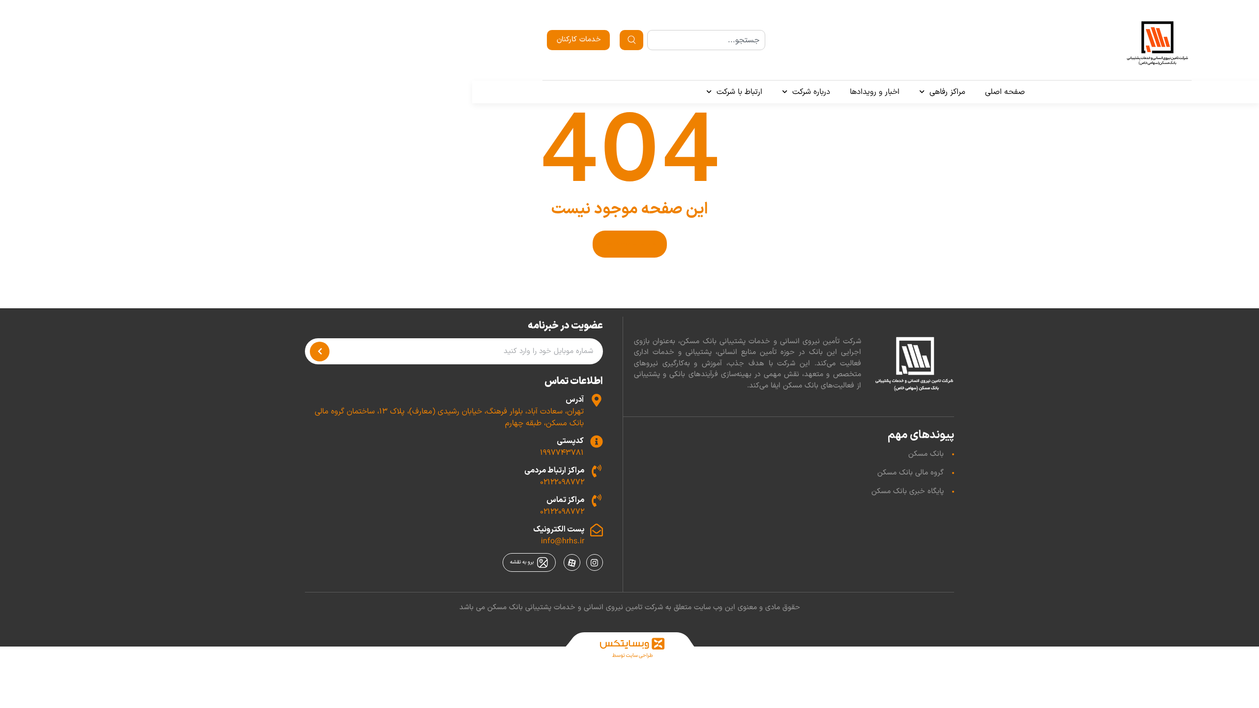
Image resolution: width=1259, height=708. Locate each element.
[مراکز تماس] (596, 500)
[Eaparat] (572, 562)
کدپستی (570, 441)
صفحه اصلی (1005, 92)
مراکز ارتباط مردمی (554, 470)
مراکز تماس (565, 500)
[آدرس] (596, 400)
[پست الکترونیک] (596, 530)
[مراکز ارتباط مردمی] (596, 471)
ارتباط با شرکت (739, 92)
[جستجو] (631, 40)
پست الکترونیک (558, 529)
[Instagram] (594, 562)
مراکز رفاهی (947, 92)
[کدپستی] (596, 441)
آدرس (575, 400)
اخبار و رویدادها (874, 92)
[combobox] (706, 40)
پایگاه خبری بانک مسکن (907, 491)
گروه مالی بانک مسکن (910, 472)
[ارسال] (320, 351)
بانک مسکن (926, 454)
